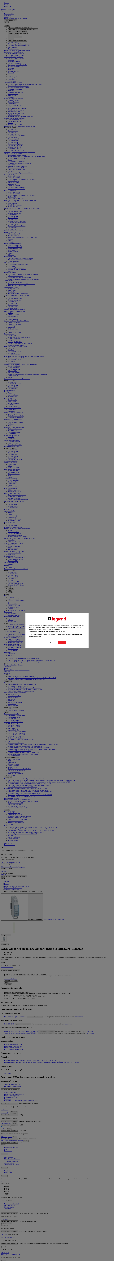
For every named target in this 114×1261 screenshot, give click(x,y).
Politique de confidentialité (46, 631)
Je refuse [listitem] (52, 643)
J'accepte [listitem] (62, 643)
